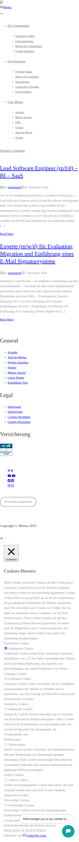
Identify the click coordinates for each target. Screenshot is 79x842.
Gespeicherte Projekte (27, 86)
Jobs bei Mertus (23, 132)
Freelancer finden (24, 36)
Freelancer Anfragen (12, 150)
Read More (7, 234)
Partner (19, 137)
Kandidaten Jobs (18, 382)
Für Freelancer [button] (16, 61)
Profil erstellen (23, 91)
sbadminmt (14, 187)
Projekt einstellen (24, 51)
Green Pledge (16, 377)
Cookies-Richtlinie (19, 417)
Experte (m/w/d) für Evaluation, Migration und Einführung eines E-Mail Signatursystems (37, 253)
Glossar (19, 127)
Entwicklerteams (24, 41)
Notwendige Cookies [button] (17, 800)
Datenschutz (15, 411)
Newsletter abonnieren (18, 501)
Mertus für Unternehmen (28, 46)
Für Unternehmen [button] (18, 25)
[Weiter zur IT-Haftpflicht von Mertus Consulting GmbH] (6, 455)
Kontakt (19, 112)
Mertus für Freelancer (27, 76)
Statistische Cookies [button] (16, 704)
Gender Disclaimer (19, 422)
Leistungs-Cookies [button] (15, 673)
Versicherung (22, 82)
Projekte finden (23, 71)
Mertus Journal (23, 117)
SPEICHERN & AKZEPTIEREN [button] (25, 830)
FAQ (18, 122)
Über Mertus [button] (15, 102)
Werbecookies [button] (12, 739)
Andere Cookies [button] (14, 774)
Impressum (14, 406)
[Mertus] (6, 7)
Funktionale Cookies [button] (16, 643)
